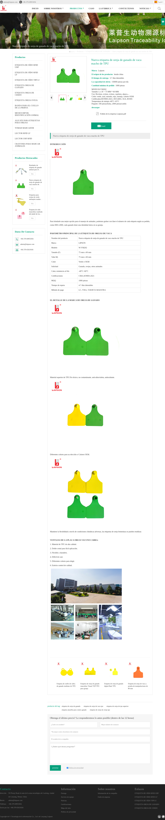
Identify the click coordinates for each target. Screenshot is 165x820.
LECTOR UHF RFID (23, 139)
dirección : (3, 793)
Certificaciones (66, 804)
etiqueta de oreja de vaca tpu (93, 706)
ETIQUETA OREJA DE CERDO (24, 94)
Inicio (35, 8)
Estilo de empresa (104, 797)
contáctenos (126, 8)
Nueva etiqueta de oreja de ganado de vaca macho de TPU (35, 182)
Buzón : (2, 800)
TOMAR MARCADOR (24, 128)
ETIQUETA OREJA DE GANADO (98, 51)
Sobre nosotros (53, 8)
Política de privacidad (68, 812)
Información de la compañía (107, 793)
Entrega (63, 793)
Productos (76, 8)
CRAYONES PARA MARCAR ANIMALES (27, 145)
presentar (55, 768)
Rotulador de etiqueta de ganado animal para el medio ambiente (35, 167)
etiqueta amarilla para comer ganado (74, 710)
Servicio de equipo (67, 797)
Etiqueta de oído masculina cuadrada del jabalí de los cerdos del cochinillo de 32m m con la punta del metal (35, 212)
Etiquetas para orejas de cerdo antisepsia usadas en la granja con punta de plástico (35, 197)
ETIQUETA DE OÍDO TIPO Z (27, 80)
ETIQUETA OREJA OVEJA (26, 100)
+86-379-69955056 (29, 2)
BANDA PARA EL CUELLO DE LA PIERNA (27, 107)
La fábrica (105, 8)
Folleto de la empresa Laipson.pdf (111, 113)
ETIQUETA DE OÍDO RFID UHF (26, 66)
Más (32, 174)
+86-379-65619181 (26, 250)
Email (101, 125)
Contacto (5, 789)
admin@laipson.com (11, 2)
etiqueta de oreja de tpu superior (118, 706)
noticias (144, 8)
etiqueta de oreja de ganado (71, 706)
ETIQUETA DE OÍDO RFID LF (26, 73)
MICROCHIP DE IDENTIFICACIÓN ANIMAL (27, 114)
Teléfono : (3, 804)
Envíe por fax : (5, 808)
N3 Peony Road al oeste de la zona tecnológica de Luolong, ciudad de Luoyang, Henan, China (31, 795)
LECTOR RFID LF (22, 133)
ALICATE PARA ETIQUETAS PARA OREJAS (27, 121)
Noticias (64, 801)
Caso (91, 8)
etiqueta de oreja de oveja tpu (100, 710)
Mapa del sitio (66, 808)
